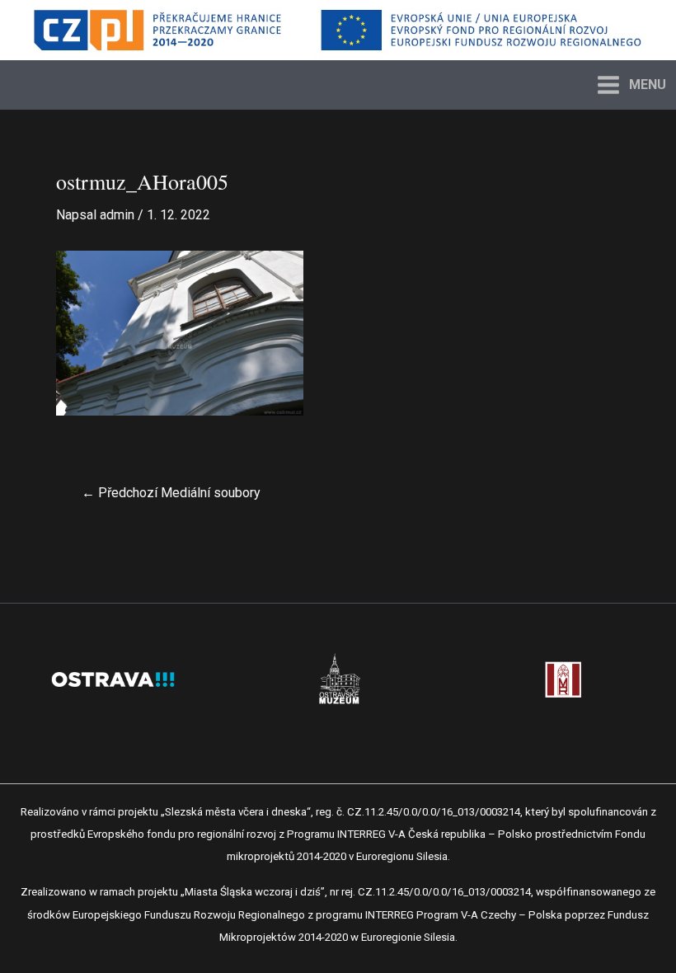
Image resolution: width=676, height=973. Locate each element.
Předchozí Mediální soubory (171, 493)
